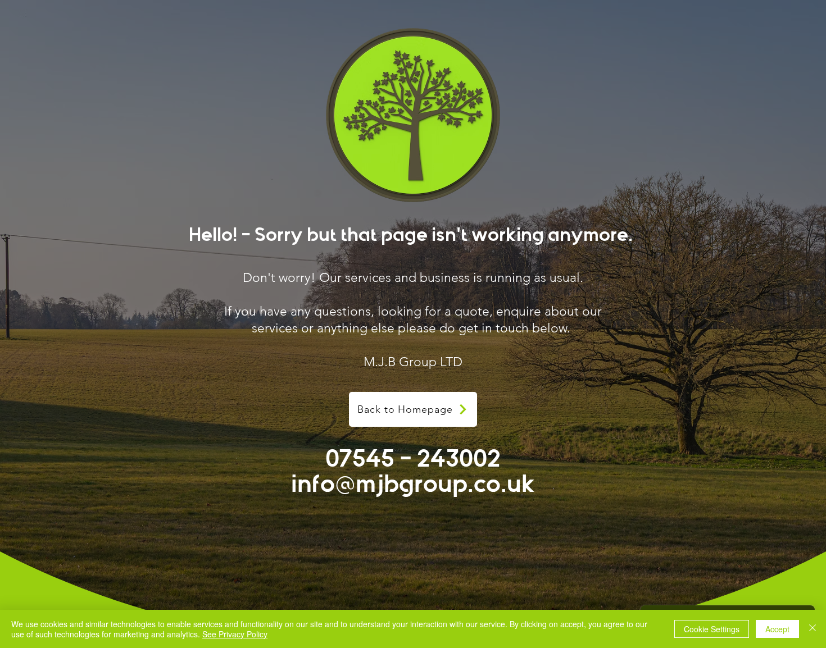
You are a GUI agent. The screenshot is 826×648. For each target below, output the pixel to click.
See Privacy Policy (234, 634)
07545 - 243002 (413, 458)
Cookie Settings (711, 629)
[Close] (812, 629)
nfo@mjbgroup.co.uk (416, 484)
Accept (777, 629)
